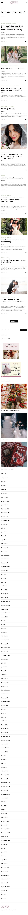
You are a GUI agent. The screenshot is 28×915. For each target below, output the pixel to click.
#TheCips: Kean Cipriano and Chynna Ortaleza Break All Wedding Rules (12, 199)
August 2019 (4, 798)
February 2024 (5, 593)
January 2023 (4, 644)
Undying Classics (8, 109)
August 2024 (4, 570)
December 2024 (5, 555)
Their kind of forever (7, 439)
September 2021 (5, 701)
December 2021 (5, 690)
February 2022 (5, 682)
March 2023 (4, 636)
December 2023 (5, 601)
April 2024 (4, 586)
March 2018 (4, 863)
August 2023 (4, 617)
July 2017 (3, 894)
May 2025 (3, 536)
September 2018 (5, 840)
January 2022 (4, 686)
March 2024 (4, 590)
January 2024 (4, 597)
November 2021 (5, 694)
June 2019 (4, 806)
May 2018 (3, 856)
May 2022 (3, 671)
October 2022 (4, 651)
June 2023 (4, 624)
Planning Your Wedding (6, 23)
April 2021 (4, 721)
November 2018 (5, 833)
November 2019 (5, 786)
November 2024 (5, 559)
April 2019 (4, 813)
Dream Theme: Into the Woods (13, 68)
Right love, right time (7, 469)
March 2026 (4, 497)
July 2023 (3, 620)
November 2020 (5, 740)
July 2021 (3, 709)
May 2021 (3, 717)
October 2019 (4, 790)
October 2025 (4, 516)
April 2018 (4, 860)
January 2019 (4, 825)
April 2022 (4, 674)
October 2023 (4, 609)
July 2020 (3, 755)
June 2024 (4, 578)
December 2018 (5, 829)
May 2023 (3, 628)
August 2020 (4, 752)
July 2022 (3, 663)
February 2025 (5, 547)
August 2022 (4, 659)
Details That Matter (5, 86)
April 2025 (4, 540)
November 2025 (5, 512)
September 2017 (5, 887)
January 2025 (4, 551)
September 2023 (5, 613)
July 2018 (3, 848)
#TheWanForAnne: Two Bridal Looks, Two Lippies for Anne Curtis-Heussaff (12, 156)
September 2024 (5, 566)
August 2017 (4, 890)
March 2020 (4, 771)
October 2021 (4, 698)
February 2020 (5, 775)
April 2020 (4, 767)
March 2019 (4, 817)
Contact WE (12, 910)
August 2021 (4, 705)
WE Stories (3, 152)
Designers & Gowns (5, 106)
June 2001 (4, 898)
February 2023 (5, 640)
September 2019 (5, 794)
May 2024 (3, 582)
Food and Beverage (5, 66)
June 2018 (4, 852)
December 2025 (5, 509)
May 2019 (3, 809)
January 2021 (4, 732)
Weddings (14, 23)
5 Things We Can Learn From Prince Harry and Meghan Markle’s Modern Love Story (12, 27)
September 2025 (5, 520)
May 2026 (3, 489)
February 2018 (5, 867)
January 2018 (4, 871)
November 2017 (5, 879)
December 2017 (5, 875)
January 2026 (4, 505)
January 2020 (4, 779)
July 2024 (3, 574)
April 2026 (4, 493)
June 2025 (4, 532)
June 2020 (4, 759)
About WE (4, 910)
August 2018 (4, 844)
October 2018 (4, 836)
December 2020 (5, 736)
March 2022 (4, 678)
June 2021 (4, 713)
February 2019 (5, 821)
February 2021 (5, 728)
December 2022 (5, 647)
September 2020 (5, 748)
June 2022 (4, 667)
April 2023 (4, 632)
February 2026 (5, 501)
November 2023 (5, 605)
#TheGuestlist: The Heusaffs (12, 178)
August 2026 (4, 478)
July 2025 (3, 528)
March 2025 (4, 543)
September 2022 (5, 655)
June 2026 (4, 485)
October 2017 (4, 883)
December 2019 (5, 782)
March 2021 (4, 725)
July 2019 (3, 802)
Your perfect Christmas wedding (10, 410)
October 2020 (4, 744)
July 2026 (3, 482)
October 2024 (4, 563)
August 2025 (4, 524)
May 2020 (3, 763)
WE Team (3, 32)
